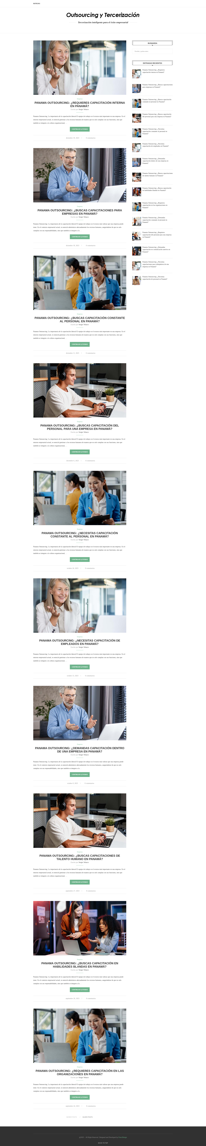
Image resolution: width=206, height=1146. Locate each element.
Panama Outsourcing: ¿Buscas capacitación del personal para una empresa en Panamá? (79, 427)
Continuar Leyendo (80, 129)
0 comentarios (90, 138)
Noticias (36, 3)
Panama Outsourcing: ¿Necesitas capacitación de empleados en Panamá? (79, 642)
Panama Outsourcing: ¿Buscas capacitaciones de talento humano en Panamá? (79, 857)
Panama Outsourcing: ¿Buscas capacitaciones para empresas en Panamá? (80, 212)
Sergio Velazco (84, 109)
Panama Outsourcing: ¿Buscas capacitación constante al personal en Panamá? (80, 319)
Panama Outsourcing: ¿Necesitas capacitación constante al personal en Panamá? (80, 534)
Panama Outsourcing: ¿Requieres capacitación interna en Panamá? (80, 104)
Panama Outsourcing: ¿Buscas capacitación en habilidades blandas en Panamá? (79, 965)
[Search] (171, 3)
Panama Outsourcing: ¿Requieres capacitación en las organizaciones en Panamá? (80, 1072)
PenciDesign (122, 1137)
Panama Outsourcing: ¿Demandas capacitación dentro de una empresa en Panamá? (79, 749)
